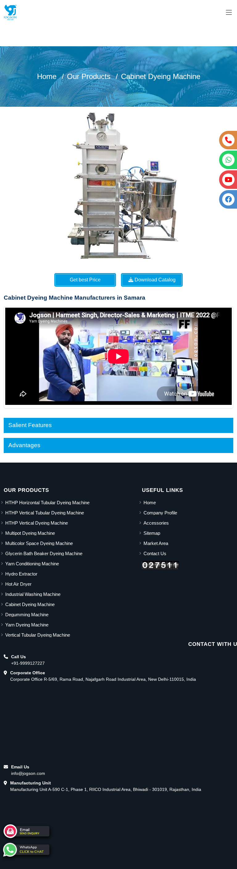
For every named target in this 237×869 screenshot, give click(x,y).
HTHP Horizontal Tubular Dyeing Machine (47, 502)
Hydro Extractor (21, 574)
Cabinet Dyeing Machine (160, 76)
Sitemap (151, 533)
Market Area (155, 543)
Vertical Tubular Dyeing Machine (37, 635)
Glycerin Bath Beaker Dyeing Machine (43, 553)
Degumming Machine (26, 614)
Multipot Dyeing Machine (30, 533)
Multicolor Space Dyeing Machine (39, 543)
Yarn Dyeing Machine (26, 624)
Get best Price (85, 279)
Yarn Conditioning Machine (32, 563)
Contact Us (154, 553)
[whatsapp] (26, 850)
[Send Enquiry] (26, 831)
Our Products (88, 76)
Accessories (156, 523)
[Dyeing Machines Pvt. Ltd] (10, 12)
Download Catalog (154, 279)
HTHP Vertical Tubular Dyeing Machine (44, 512)
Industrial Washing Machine (32, 594)
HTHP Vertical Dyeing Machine (36, 523)
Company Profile (160, 512)
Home (46, 76)
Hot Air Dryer (18, 584)
